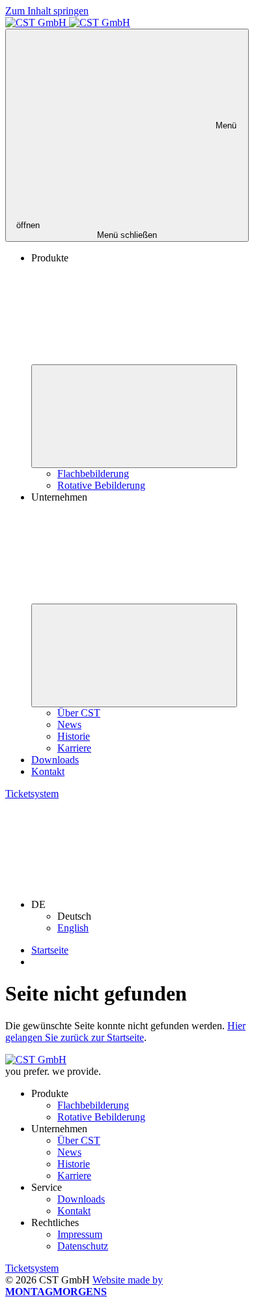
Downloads (55, 759)
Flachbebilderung (93, 473)
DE (39, 904)
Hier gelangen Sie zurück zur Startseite (125, 1031)
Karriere (74, 748)
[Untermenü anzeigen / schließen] (134, 416)
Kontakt (47, 771)
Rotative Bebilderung (101, 485)
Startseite (49, 950)
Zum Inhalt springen (47, 10)
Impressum (79, 1234)
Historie (73, 736)
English (73, 927)
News (69, 724)
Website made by (84, 1285)
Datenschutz (82, 1246)
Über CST (78, 712)
